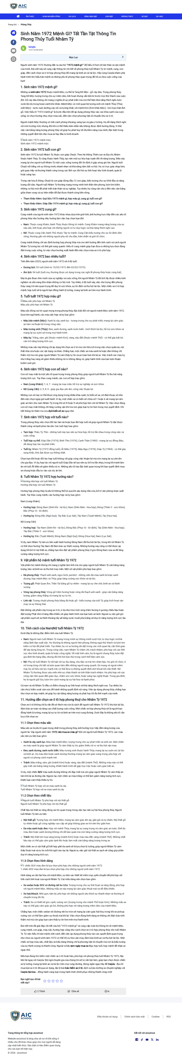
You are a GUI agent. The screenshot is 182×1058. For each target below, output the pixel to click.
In (108, 991)
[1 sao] (44, 981)
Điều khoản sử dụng (107, 1016)
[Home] (13, 33)
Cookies (156, 1016)
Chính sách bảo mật (134, 1016)
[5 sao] (61, 981)
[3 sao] (53, 981)
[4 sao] (57, 981)
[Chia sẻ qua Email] (13, 51)
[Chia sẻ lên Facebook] (13, 42)
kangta (32, 47)
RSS (169, 1016)
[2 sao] (49, 981)
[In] (13, 59)
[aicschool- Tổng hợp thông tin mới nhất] (18, 6)
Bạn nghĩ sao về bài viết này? (30, 981)
